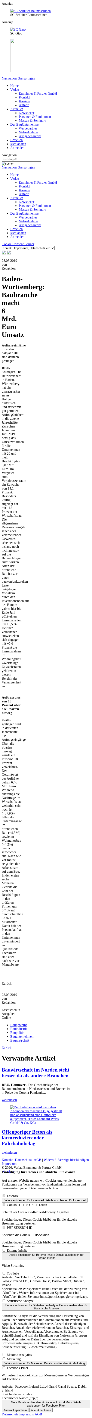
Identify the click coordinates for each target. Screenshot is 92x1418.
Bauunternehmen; (22, 1036)
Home (14, 85)
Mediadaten (18, 144)
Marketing (14, 1359)
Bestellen (16, 140)
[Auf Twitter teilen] (9, 253)
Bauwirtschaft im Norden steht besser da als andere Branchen (35, 1072)
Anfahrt (24, 105)
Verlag (14, 89)
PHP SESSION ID (20, 1227)
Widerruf (50, 1160)
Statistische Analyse (20, 1301)
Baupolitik (17, 1032)
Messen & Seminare (32, 120)
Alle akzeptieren (41, 1410)
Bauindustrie (18, 1029)
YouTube (13, 1273)
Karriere (24, 101)
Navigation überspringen (18, 78)
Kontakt (24, 97)
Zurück (7, 1048)
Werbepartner (28, 128)
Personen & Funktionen (35, 117)
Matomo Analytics (19, 1355)
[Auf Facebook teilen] (4, 253)
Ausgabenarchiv (30, 136)
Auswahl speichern (15, 1410)
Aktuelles (16, 109)
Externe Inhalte (17, 1250)
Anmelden (17, 148)
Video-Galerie (28, 132)
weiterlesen (9, 1100)
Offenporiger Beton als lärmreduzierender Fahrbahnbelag (27, 1137)
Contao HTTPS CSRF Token (27, 1205)
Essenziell (13, 1196)
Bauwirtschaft (19, 1040)
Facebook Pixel (17, 1368)
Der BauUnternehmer (25, 124)
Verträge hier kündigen (73, 1160)
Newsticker (26, 113)
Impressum (9, 1163)
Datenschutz (23, 1160)
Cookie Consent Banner (18, 244)
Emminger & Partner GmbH (38, 93)
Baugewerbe (18, 1025)
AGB (37, 1160)
